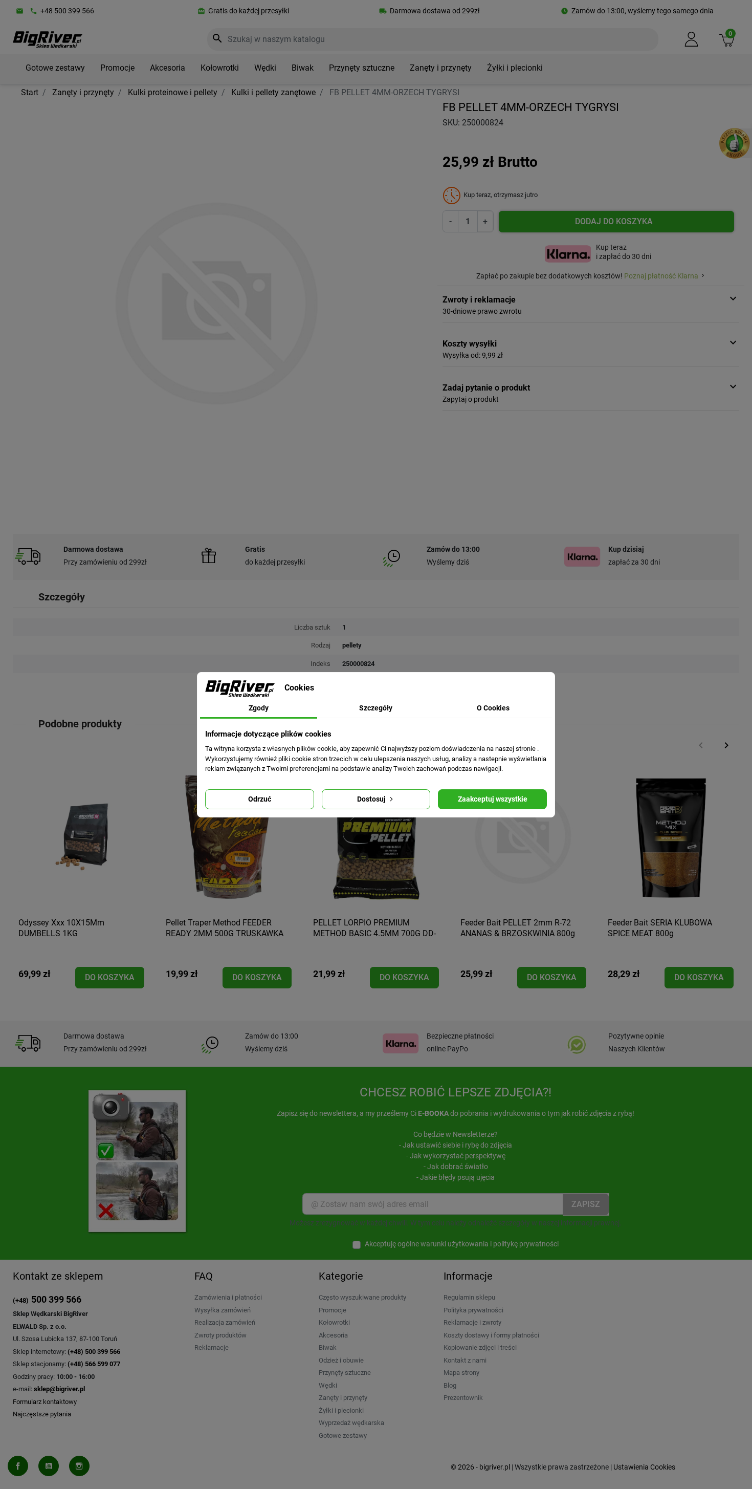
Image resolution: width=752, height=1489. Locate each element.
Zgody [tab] (259, 708)
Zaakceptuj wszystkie (492, 799)
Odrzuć (259, 799)
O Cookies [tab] (493, 708)
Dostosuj (372, 799)
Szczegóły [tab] (375, 708)
